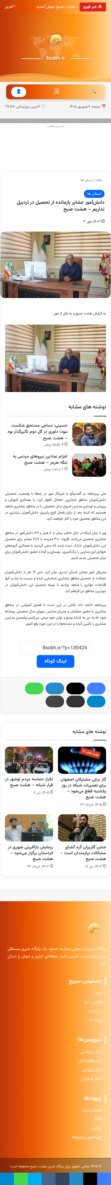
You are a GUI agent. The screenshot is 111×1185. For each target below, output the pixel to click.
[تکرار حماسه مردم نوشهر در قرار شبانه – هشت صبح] (29, 760)
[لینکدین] (55, 688)
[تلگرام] (96, 701)
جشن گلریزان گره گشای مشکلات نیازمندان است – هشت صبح (83, 853)
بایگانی (96, 1128)
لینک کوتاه (55, 661)
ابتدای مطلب (55, 126)
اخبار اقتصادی (90, 1061)
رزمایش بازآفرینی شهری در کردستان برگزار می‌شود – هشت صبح (30, 853)
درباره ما (95, 1011)
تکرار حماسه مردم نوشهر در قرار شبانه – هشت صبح (29, 782)
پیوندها (95, 1020)
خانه (99, 180)
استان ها (86, 180)
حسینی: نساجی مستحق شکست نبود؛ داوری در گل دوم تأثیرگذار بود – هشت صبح (37, 432)
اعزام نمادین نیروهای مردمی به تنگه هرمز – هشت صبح (40, 460)
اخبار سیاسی (91, 1052)
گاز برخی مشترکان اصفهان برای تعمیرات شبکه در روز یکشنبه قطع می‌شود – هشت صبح (83, 788)
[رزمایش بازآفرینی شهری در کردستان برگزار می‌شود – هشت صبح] (29, 828)
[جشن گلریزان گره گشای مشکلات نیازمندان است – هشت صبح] (82, 828)
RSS (98, 1119)
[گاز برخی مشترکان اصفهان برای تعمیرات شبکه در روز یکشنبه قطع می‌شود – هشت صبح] (82, 760)
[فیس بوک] (96, 688)
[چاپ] (55, 701)
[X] (75, 688)
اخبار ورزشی (92, 1070)
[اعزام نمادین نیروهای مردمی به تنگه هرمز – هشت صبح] (89, 465)
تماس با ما (93, 1002)
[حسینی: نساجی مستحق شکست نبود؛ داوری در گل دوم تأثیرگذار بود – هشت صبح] (89, 434)
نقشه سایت (92, 1110)
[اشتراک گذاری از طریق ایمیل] (75, 701)
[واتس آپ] (34, 688)
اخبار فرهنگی (91, 1079)
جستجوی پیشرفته (87, 1137)
